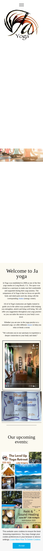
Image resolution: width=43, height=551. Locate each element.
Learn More (15, 540)
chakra (21, 298)
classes (29, 325)
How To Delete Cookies (30, 540)
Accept (21, 546)
